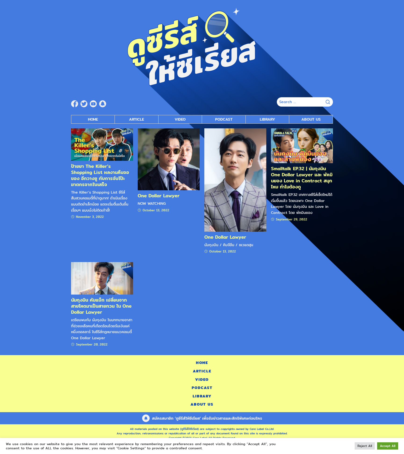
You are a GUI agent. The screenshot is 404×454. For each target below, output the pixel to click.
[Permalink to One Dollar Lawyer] (169, 159)
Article (136, 119)
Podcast (224, 119)
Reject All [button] (364, 445)
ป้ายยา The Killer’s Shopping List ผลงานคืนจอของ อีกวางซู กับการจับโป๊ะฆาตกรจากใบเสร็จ (100, 175)
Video (180, 119)
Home (93, 119)
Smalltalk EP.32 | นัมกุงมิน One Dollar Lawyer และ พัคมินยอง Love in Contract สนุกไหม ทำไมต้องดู (301, 177)
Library (267, 119)
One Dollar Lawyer (159, 195)
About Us (311, 119)
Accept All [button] (387, 445)
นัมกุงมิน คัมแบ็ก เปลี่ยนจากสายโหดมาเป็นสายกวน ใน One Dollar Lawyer (101, 306)
